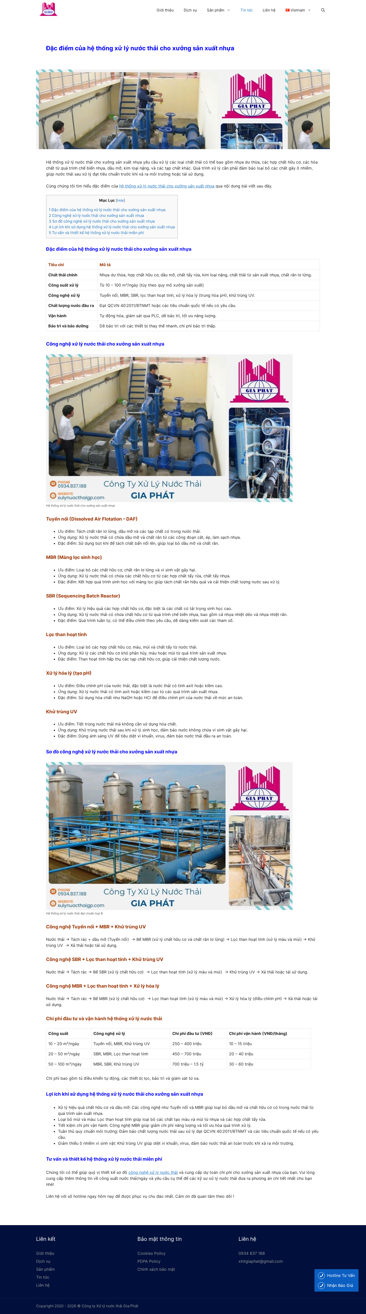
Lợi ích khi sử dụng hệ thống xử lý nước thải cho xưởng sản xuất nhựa (112, 227)
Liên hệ (269, 10)
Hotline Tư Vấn (341, 1275)
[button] (323, 10)
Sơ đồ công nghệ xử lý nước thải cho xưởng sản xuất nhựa (102, 221)
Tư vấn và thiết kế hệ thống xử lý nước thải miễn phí (96, 232)
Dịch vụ (190, 10)
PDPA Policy (149, 1261)
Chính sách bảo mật (156, 1269)
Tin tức (247, 10)
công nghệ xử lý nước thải (153, 1172)
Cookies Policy (151, 1253)
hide (120, 200)
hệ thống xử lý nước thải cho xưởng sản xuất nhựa (166, 185)
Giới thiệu (165, 10)
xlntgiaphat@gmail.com (261, 1261)
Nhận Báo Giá (340, 1285)
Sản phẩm (215, 10)
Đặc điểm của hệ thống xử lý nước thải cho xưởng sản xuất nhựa (107, 209)
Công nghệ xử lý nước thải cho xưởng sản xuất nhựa (96, 215)
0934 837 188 (252, 1253)
